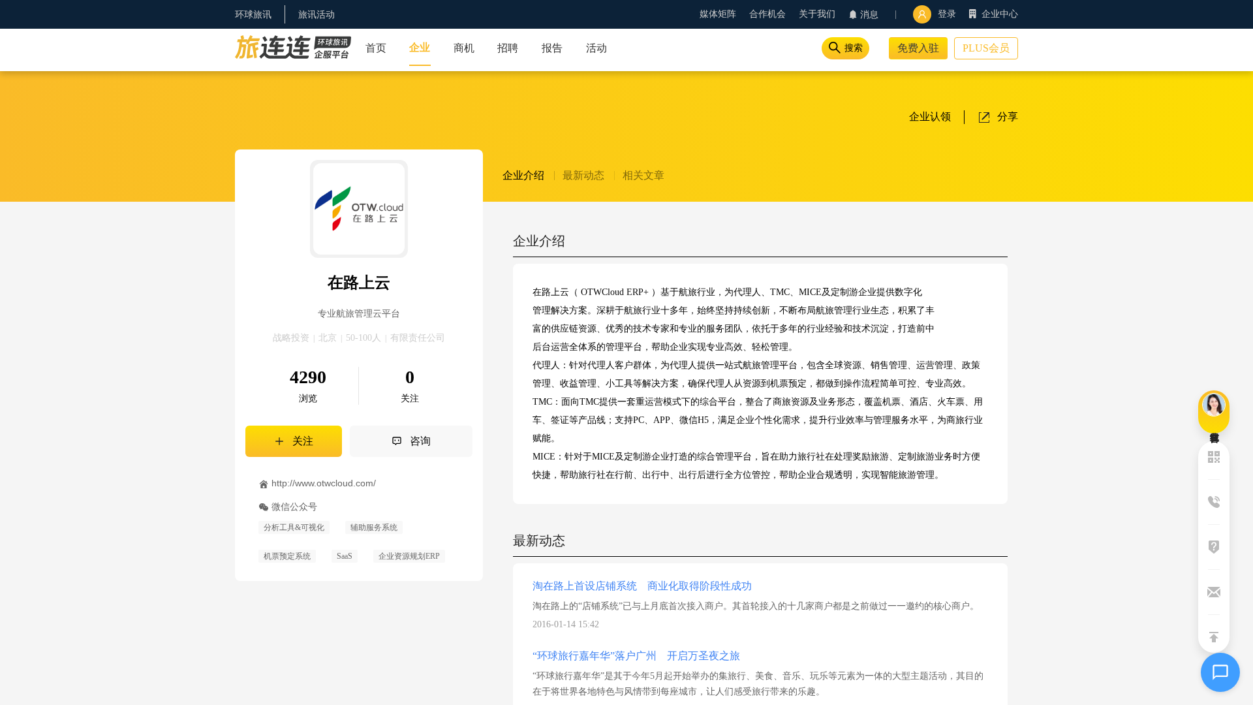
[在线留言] (1214, 411)
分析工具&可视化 (294, 527)
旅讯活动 (316, 15)
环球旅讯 (253, 15)
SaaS (344, 556)
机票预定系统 (287, 556)
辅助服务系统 (373, 527)
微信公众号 (294, 506)
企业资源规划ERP (409, 556)
